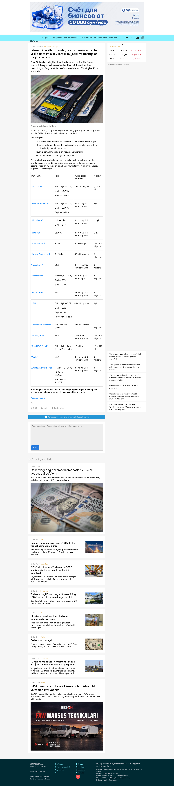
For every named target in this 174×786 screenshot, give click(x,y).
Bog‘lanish (59, 764)
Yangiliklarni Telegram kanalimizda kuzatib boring (68, 417)
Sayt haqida (59, 770)
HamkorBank (37, 276)
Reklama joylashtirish (62, 767)
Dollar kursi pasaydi (41, 640)
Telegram (81, 764)
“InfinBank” (36, 233)
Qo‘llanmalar (86, 38)
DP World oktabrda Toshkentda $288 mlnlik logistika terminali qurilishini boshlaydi (51, 570)
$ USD (112, 50)
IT (41, 613)
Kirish (35, 448)
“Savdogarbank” (38, 335)
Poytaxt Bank (37, 292)
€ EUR (112, 55)
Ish (56, 773)
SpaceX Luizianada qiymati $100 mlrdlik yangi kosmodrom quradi (53, 544)
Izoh (45, 408)
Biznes (43, 540)
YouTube (81, 773)
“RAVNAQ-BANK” (39, 346)
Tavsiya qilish (59, 408)
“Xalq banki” (36, 186)
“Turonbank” (37, 265)
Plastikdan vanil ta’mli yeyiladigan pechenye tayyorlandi (49, 617)
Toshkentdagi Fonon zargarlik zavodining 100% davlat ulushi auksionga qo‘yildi (53, 596)
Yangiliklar (45, 38)
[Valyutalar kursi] (137, 38)
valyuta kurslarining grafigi (117, 64)
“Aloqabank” (37, 220)
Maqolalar (57, 38)
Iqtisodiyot (44, 564)
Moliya (43, 466)
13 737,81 (123, 55)
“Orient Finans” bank (40, 254)
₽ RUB (112, 59)
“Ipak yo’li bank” (38, 243)
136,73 (122, 59)
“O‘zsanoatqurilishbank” (42, 325)
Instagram (81, 770)
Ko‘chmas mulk (100, 38)
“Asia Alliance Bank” (40, 203)
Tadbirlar (113, 38)
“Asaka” (34, 357)
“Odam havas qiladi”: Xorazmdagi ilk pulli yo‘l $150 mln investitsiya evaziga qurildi (53, 663)
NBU (33, 303)
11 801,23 (123, 50)
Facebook (81, 767)
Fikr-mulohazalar (71, 38)
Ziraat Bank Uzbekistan (41, 368)
